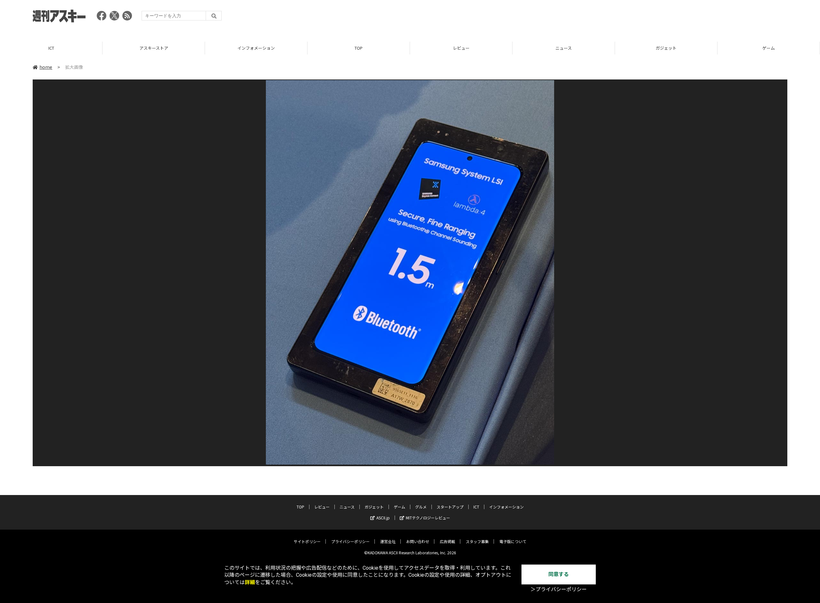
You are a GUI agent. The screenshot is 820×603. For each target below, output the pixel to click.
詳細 (250, 582)
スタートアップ (450, 506)
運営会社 (388, 541)
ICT (51, 48)
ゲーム (768, 48)
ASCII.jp (383, 517)
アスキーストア (153, 48)
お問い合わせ (417, 541)
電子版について (512, 541)
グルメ (421, 506)
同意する (558, 574)
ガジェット (666, 48)
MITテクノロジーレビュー (428, 517)
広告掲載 (447, 541)
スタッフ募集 (477, 541)
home (45, 67)
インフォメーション (256, 48)
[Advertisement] (670, 17)
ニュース (563, 48)
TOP (359, 48)
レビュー (461, 48)
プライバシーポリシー (350, 541)
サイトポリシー (307, 541)
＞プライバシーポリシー (558, 589)
